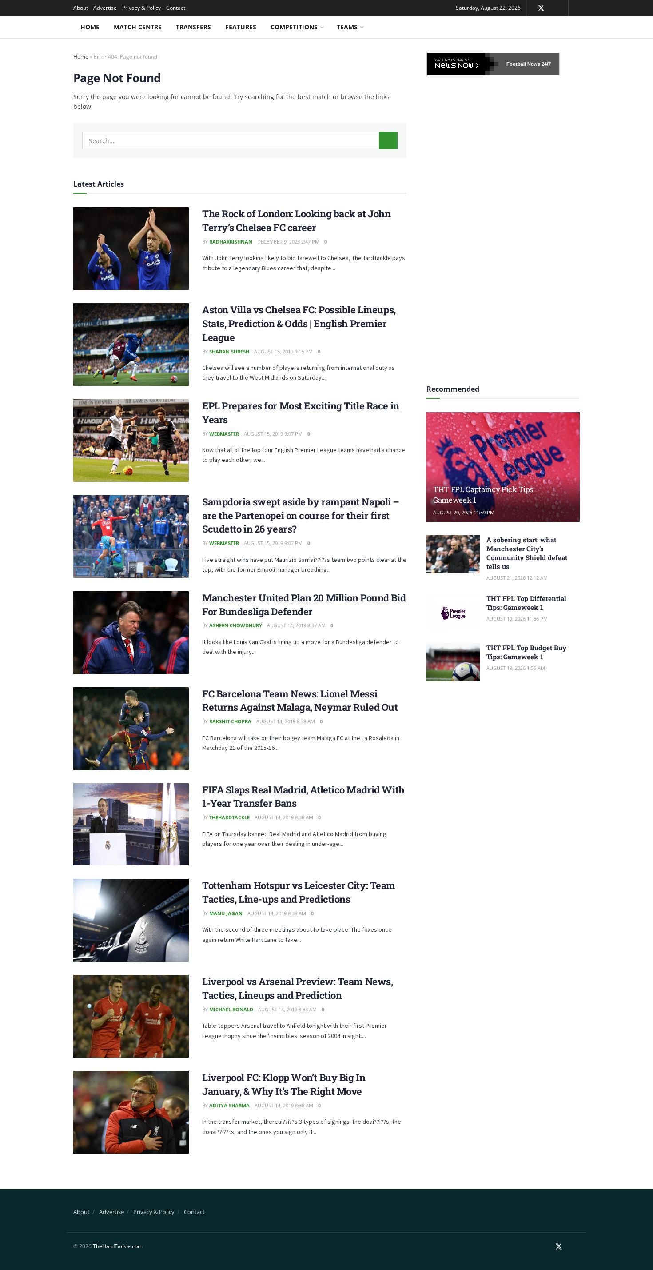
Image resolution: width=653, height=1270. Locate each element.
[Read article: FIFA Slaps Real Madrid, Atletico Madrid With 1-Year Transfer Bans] (131, 824)
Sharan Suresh (229, 351)
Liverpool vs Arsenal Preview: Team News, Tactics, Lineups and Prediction (297, 988)
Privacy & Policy (141, 8)
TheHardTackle (229, 817)
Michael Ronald (231, 1009)
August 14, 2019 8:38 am (285, 721)
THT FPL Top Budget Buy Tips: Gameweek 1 (526, 652)
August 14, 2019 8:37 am (296, 625)
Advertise (105, 8)
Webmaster (224, 433)
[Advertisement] (503, 227)
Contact (175, 8)
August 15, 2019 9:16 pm (283, 351)
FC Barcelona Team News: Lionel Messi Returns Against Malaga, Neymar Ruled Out (300, 700)
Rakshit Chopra (230, 721)
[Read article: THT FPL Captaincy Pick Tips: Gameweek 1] (503, 467)
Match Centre (138, 27)
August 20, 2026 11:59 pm (463, 512)
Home (90, 27)
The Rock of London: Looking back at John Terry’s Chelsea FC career (296, 220)
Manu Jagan (226, 913)
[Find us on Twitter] (541, 8)
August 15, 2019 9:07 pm (273, 433)
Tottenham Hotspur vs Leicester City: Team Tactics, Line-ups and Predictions (298, 892)
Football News (523, 64)
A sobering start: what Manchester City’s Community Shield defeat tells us (526, 553)
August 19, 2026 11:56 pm (517, 618)
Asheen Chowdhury (235, 625)
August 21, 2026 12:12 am (517, 577)
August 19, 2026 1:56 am (515, 668)
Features (240, 27)
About (80, 8)
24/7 (545, 64)
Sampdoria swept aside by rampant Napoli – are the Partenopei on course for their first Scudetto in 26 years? (300, 515)
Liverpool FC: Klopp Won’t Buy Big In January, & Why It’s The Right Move (283, 1084)
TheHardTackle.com (118, 1246)
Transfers (193, 27)
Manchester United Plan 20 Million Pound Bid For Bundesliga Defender (304, 604)
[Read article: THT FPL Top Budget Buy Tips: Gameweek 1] (453, 662)
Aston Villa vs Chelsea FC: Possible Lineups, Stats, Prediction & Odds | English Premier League (299, 323)
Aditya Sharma (229, 1105)
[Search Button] (388, 140)
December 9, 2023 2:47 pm (288, 241)
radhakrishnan (230, 241)
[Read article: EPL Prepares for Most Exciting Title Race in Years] (131, 440)
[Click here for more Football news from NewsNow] (462, 64)
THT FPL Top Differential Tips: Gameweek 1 (526, 603)
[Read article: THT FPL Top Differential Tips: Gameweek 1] (453, 613)
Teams (347, 27)
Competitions (294, 27)
